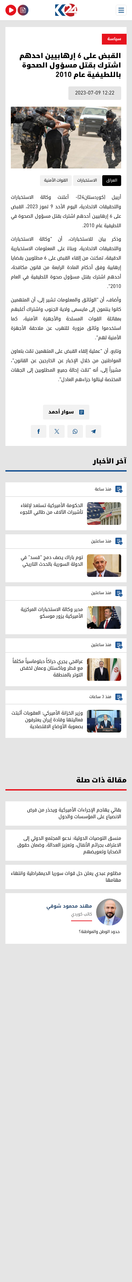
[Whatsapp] (75, 431)
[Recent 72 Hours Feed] (23, 10)
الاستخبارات (87, 180)
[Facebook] (38, 431)
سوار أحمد (61, 412)
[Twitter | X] (57, 431)
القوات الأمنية (56, 180)
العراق (111, 180)
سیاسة (114, 39)
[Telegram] (93, 431)
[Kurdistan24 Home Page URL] (66, 10)
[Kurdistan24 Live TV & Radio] (10, 10)
